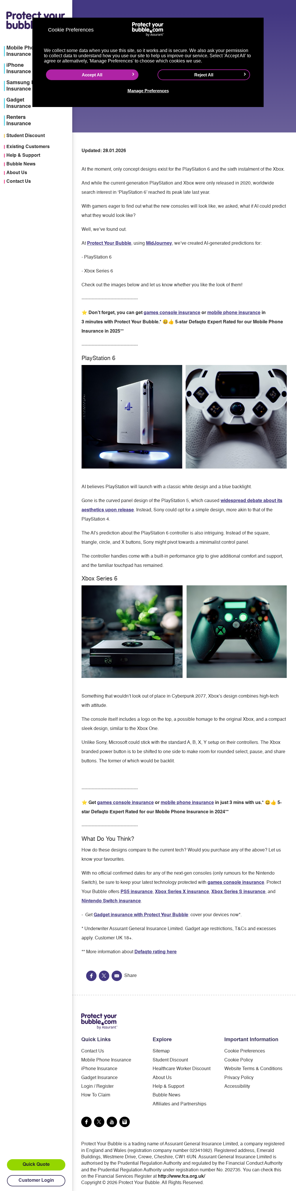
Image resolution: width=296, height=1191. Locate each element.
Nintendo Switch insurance (111, 901)
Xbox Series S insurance (238, 892)
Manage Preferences (148, 90)
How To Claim (95, 1095)
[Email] (117, 976)
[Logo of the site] (99, 1021)
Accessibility (237, 1086)
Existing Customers (28, 147)
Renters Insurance (18, 120)
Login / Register (97, 1086)
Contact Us (18, 181)
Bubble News (21, 164)
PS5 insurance (137, 892)
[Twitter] (104, 976)
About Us (16, 173)
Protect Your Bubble (109, 243)
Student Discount (25, 136)
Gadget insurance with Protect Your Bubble (141, 915)
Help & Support (23, 155)
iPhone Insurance (99, 1069)
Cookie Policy (238, 1060)
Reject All (203, 74)
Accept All (92, 74)
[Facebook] (91, 976)
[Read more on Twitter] (99, 1122)
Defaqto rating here (155, 952)
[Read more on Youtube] (112, 1122)
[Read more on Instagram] (124, 1122)
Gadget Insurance (99, 1078)
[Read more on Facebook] (86, 1122)
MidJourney (159, 243)
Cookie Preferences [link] (244, 1051)
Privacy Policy (239, 1078)
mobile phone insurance (233, 313)
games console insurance (172, 313)
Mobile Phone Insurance (106, 1060)
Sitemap (161, 1051)
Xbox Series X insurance (182, 892)
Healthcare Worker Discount (181, 1069)
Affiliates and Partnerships (179, 1104)
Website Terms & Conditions (253, 1069)
